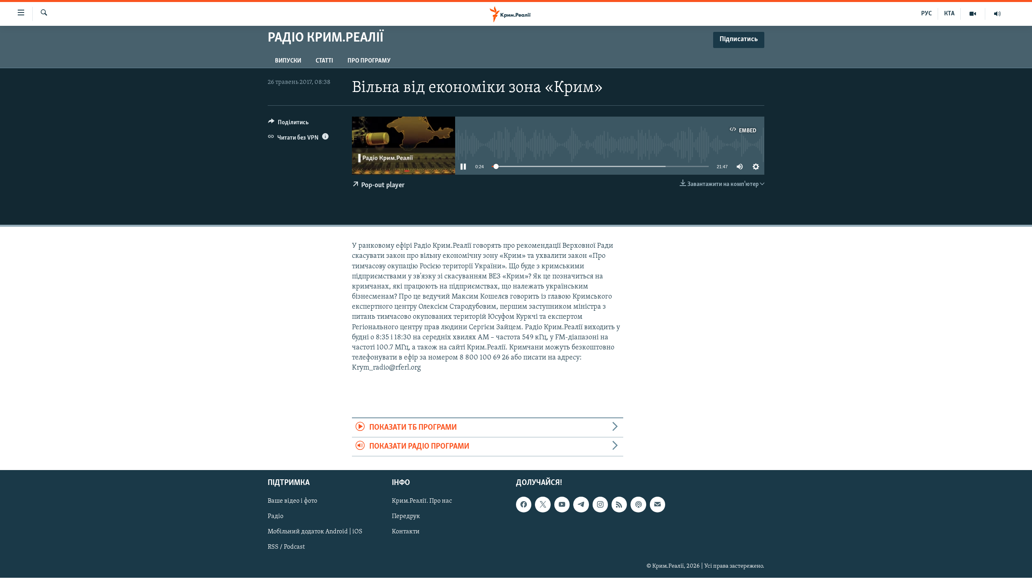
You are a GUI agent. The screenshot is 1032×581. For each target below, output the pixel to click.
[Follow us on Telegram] (581, 504)
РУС (926, 13)
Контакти (406, 532)
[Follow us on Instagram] (600, 504)
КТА (949, 13)
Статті (324, 61)
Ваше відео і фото (292, 501)
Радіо (275, 517)
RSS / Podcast (286, 547)
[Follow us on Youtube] (562, 504)
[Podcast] (638, 504)
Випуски (288, 61)
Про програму (369, 61)
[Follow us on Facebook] (523, 504)
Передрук (406, 517)
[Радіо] (997, 13)
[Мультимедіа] (973, 13)
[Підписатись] (657, 504)
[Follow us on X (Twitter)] (542, 504)
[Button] (288, 124)
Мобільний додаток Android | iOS (315, 532)
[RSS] (619, 504)
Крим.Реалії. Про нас (422, 501)
